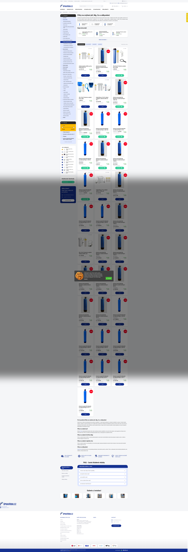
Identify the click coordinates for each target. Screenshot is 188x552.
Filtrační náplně (65, 67)
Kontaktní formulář (68, 200)
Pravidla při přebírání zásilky (64, 538)
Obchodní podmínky (63, 539)
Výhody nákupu (70, 1)
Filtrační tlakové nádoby (66, 70)
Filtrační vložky (65, 65)
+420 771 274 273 (67, 197)
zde (99, 277)
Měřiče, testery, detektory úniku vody (68, 72)
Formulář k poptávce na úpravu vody (86, 1)
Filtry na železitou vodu (66, 34)
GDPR (61, 541)
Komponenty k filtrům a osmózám (68, 99)
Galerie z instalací (63, 535)
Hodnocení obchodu (63, 536)
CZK (124, 1)
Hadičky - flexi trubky (66, 94)
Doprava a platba (77, 1)
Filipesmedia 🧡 (68, 550)
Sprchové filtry (65, 29)
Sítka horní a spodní (66, 110)
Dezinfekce (64, 17)
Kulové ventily (65, 92)
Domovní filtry (65, 19)
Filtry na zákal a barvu (66, 38)
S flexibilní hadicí (65, 56)
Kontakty (65, 1)
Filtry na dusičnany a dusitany (67, 40)
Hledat (102, 6)
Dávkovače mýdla (66, 115)
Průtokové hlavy (65, 79)
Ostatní (64, 117)
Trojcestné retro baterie (66, 58)
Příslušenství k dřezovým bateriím (68, 52)
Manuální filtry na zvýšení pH (67, 43)
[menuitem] (63, 9)
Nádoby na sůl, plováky (66, 112)
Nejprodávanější (81, 44)
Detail (85, 75)
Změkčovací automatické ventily (68, 83)
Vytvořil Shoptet (117, 550)
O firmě (61, 1)
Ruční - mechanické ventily (67, 81)
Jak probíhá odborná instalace (65, 532)
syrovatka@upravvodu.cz (69, 194)
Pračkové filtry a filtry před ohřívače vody (68, 27)
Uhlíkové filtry (65, 36)
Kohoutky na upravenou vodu (67, 61)
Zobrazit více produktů (102, 39)
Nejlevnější (88, 44)
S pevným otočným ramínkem (67, 54)
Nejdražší (94, 44)
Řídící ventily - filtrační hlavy (67, 74)
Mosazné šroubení (66, 97)
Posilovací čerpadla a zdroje (67, 101)
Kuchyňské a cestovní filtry (67, 23)
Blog (61, 533)
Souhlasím (109, 278)
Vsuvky (64, 88)
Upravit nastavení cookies (82, 549)
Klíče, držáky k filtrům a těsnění (68, 106)
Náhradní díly (65, 85)
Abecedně (100, 44)
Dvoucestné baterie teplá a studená (68, 63)
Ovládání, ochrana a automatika (68, 103)
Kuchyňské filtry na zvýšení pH (68, 45)
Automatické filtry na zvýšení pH (68, 47)
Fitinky (64, 90)
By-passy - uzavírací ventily (67, 76)
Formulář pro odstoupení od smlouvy (65, 530)
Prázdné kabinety (66, 108)
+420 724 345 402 (4, 506)
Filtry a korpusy (65, 31)
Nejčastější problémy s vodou (64, 527)
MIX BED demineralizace (67, 21)
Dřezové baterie (65, 49)
